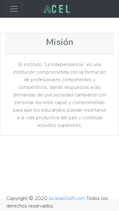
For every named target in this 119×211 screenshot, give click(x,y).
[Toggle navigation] (14, 9)
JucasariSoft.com (67, 198)
